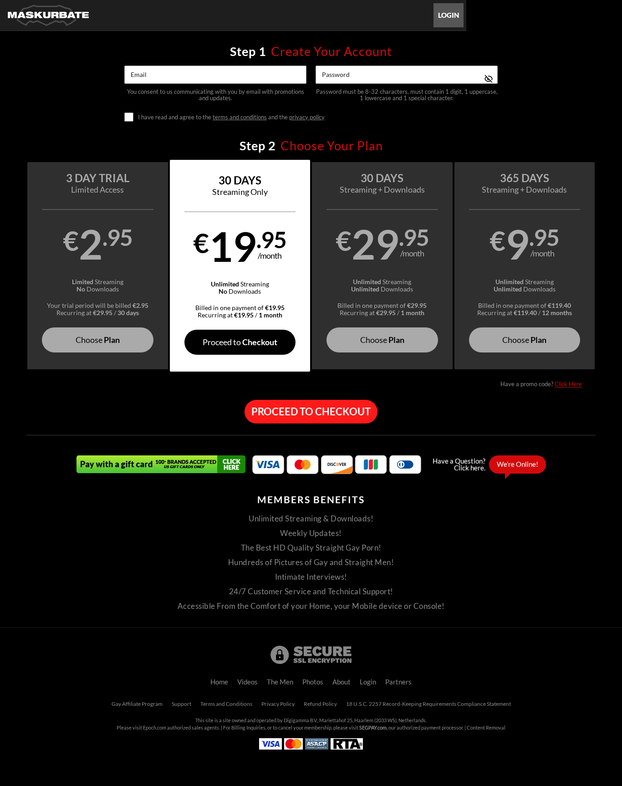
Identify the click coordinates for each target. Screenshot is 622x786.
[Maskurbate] (48, 15)
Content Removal (486, 727)
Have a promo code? (541, 384)
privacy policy (307, 117)
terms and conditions (240, 117)
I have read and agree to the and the (231, 117)
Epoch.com (154, 727)
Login (448, 15)
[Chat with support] (487, 464)
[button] (97, 265)
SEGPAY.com (373, 727)
